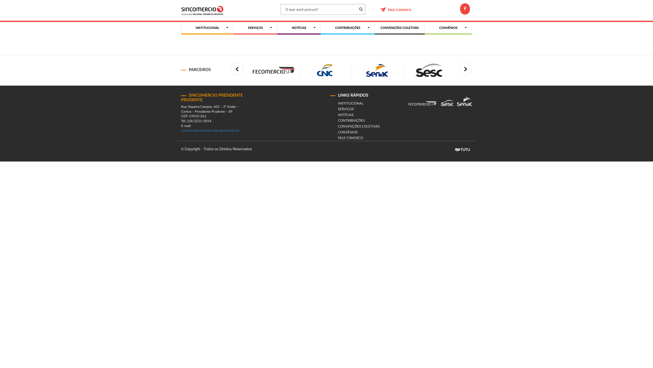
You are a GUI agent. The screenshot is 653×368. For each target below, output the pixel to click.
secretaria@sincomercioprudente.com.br (210, 130)
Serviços (346, 109)
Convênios (348, 132)
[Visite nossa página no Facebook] (465, 9)
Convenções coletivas (359, 126)
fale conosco (399, 10)
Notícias (346, 115)
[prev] (237, 69)
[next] (465, 69)
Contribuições (351, 120)
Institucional (350, 103)
